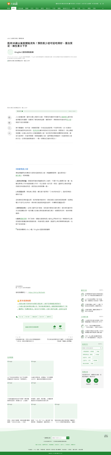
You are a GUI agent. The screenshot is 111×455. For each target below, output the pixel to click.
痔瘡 (98, 351)
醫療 (26, 8)
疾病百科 (57, 444)
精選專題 (51, 444)
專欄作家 (73, 444)
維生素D (19, 175)
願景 (89, 3)
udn (8, 38)
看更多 (101, 290)
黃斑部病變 (86, 363)
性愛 (78, 8)
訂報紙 (69, 449)
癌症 (73, 8)
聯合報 (59, 3)
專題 (89, 8)
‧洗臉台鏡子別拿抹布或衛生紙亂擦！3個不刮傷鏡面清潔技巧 (39, 303)
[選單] (103, 3)
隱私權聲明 (58, 449)
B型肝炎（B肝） (87, 357)
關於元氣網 (38, 444)
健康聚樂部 (45, 444)
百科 (32, 8)
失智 (54, 8)
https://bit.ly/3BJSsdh (37, 292)
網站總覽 (81, 449)
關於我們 (75, 449)
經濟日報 (65, 3)
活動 (94, 8)
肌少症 (68, 119)
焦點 (8, 8)
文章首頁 (67, 444)
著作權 (53, 449)
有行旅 (85, 3)
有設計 (79, 3)
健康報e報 (47, 438)
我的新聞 (95, 3)
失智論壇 (20, 8)
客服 (38, 449)
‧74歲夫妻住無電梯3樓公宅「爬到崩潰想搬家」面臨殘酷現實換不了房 (42, 306)
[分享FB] (9, 117)
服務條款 (48, 449)
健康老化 (65, 117)
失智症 (97, 354)
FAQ (35, 449)
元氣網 (12, 38)
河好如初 (72, 3)
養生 (13, 8)
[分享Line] (9, 123)
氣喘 (92, 363)
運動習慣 (23, 219)
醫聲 (59, 8)
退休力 (48, 8)
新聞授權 (43, 449)
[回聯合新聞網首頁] (8, 3)
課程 (42, 8)
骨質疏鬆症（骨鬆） (88, 354)
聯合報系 (64, 449)
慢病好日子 (66, 8)
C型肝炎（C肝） (87, 360)
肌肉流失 (36, 130)
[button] (102, 8)
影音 (37, 8)
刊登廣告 (30, 449)
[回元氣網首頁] (14, 3)
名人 (84, 8)
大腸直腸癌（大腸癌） (89, 351)
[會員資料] (100, 3)
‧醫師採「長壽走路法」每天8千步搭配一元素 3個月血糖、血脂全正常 (42, 309)
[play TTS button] (22, 111)
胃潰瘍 (95, 360)
